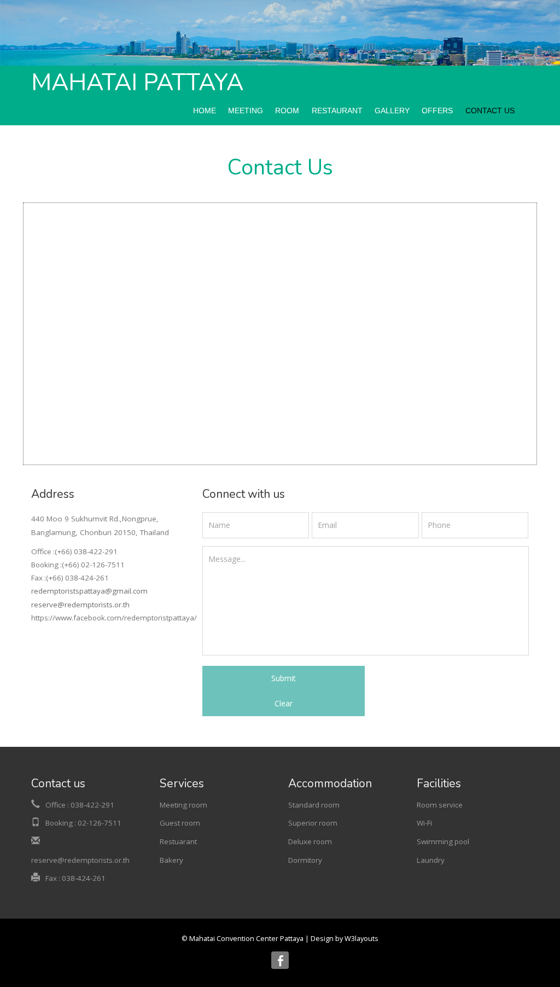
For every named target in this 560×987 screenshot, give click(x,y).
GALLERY (392, 110)
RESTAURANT (337, 110)
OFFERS (437, 110)
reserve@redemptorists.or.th (80, 604)
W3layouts (361, 938)
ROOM (287, 110)
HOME (204, 110)
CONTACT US (490, 110)
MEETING (245, 110)
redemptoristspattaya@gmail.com (89, 591)
